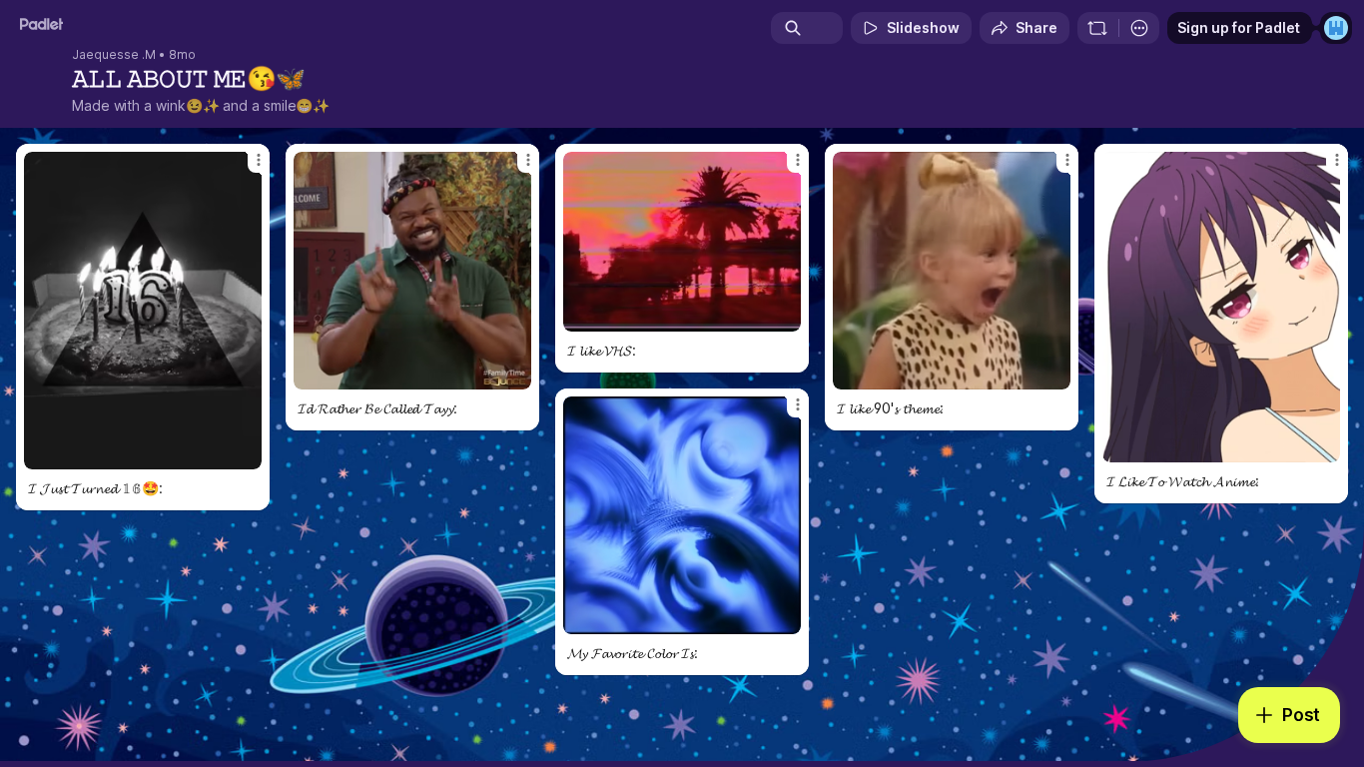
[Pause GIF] (246, 453)
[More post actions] (259, 160)
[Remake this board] (1097, 28)
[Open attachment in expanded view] (143, 310)
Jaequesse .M (114, 55)
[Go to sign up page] (1336, 28)
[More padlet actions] (1139, 28)
